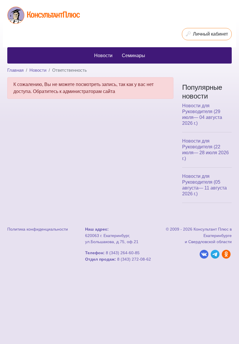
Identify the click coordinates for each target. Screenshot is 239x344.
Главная (15, 70)
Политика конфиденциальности (37, 229)
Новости (37, 70)
